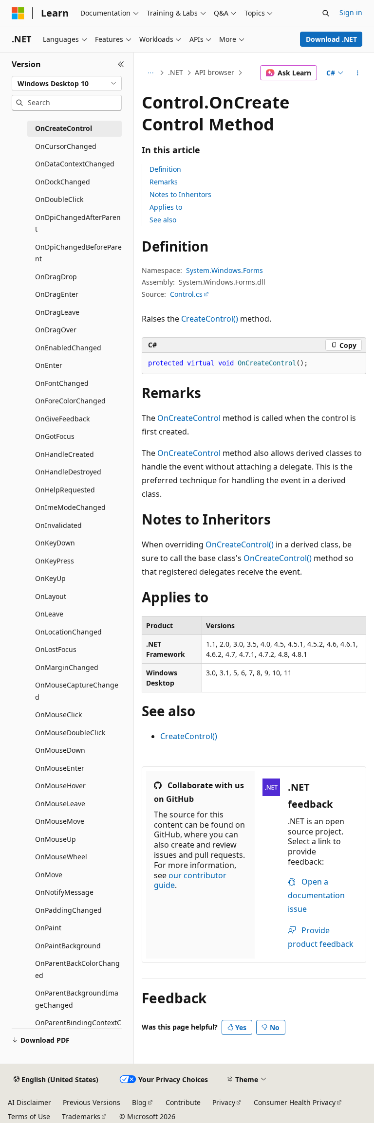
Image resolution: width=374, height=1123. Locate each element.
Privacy (223, 1102)
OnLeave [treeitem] (49, 613)
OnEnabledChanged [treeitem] (68, 347)
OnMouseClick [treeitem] (58, 714)
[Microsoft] (18, 13)
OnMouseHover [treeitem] (60, 785)
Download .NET (331, 39)
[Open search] (326, 13)
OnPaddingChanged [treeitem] (68, 910)
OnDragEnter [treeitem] (56, 294)
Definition (165, 169)
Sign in (350, 12)
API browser (214, 72)
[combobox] (67, 83)
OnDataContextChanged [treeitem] (74, 163)
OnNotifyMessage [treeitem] (64, 892)
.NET (175, 72)
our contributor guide (190, 880)
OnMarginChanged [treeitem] (66, 667)
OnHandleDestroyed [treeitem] (68, 471)
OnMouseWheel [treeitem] (61, 856)
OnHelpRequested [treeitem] (65, 489)
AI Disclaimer (29, 1102)
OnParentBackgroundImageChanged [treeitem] (76, 999)
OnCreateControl (189, 418)
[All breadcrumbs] (150, 73)
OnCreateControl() (240, 544)
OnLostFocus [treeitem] (55, 649)
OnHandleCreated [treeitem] (64, 454)
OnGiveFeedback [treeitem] (62, 418)
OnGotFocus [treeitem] (55, 436)
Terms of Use (29, 1116)
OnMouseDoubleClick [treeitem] (70, 732)
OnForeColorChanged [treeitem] (70, 400)
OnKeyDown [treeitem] (55, 542)
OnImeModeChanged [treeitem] (70, 507)
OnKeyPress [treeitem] (54, 560)
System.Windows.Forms (224, 270)
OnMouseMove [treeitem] (59, 821)
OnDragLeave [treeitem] (57, 312)
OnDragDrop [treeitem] (56, 276)
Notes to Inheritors (180, 194)
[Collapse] (121, 64)
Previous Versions (91, 1102)
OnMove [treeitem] (48, 874)
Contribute (183, 1102)
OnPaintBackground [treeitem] (68, 945)
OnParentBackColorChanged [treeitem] (77, 969)
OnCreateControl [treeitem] (63, 128)
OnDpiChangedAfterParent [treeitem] (78, 223)
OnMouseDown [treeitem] (60, 750)
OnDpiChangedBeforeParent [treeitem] (78, 253)
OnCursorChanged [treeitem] (65, 146)
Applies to (166, 207)
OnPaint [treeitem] (48, 927)
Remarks (164, 181)
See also (163, 219)
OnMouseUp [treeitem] (55, 839)
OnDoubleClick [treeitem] (59, 199)
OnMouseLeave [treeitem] (60, 803)
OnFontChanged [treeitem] (62, 383)
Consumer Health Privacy (295, 1102)
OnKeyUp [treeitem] (50, 578)
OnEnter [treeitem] (48, 365)
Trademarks (81, 1116)
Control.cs (186, 294)
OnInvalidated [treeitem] (58, 525)
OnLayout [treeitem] (50, 596)
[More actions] (357, 73)
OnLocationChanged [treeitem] (68, 631)
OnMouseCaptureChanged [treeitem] (76, 691)
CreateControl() (209, 318)
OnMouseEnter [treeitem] (59, 768)
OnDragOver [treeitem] (55, 329)
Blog (139, 1102)
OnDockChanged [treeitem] (62, 181)
